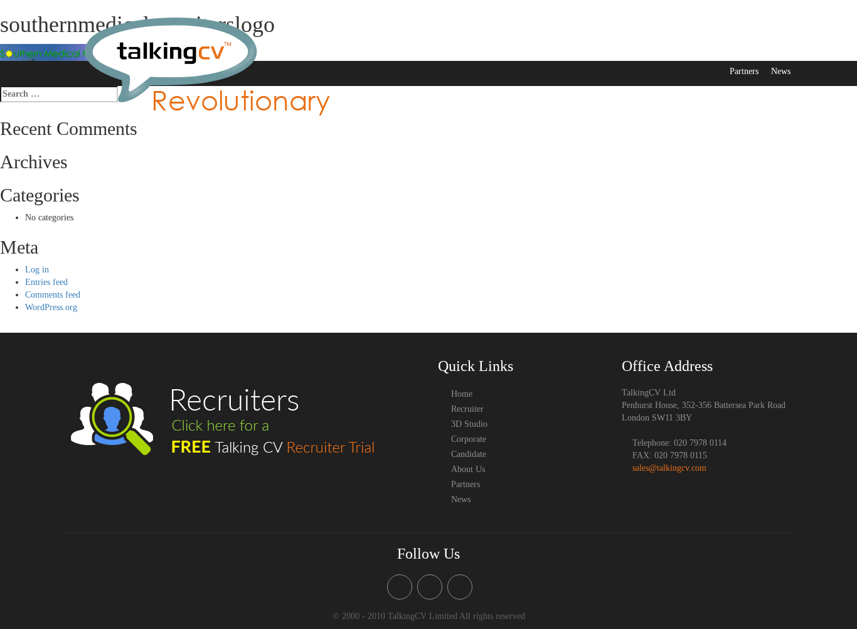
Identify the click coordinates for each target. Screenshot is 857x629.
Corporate (591, 44)
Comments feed (52, 294)
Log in (37, 269)
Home (397, 44)
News (780, 71)
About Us (686, 44)
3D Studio (484, 44)
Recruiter (436, 44)
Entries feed (46, 282)
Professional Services (752, 44)
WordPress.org (51, 307)
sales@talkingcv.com (669, 468)
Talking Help (537, 44)
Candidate (638, 44)
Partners (744, 71)
